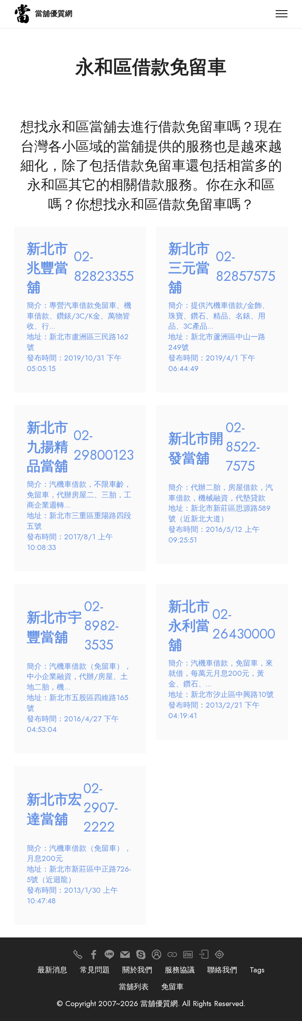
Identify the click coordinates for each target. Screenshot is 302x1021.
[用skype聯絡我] (140, 956)
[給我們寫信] (125, 956)
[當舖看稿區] (219, 956)
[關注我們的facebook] (93, 956)
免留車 (172, 986)
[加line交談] (109, 956)
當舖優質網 (53, 13)
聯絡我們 (222, 969)
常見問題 (95, 969)
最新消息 (52, 969)
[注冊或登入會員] (156, 956)
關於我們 (137, 969)
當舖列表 (134, 986)
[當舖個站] (188, 956)
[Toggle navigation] (282, 14)
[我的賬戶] (203, 956)
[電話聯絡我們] (78, 956)
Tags (257, 969)
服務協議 (180, 969)
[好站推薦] (172, 956)
